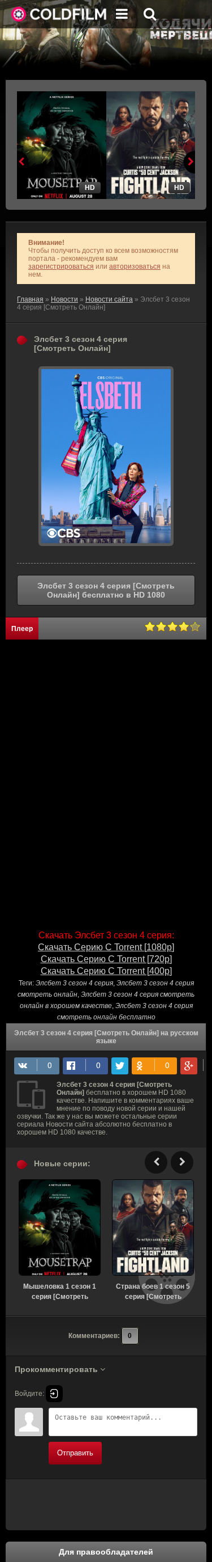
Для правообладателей (106, 1551)
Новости (64, 299)
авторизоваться (135, 266)
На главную (59, 14)
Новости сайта (109, 299)
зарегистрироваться (61, 266)
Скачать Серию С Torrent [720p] (106, 959)
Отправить (75, 1453)
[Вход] (54, 1393)
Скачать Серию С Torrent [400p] (106, 971)
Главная (30, 299)
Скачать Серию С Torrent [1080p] (106, 947)
